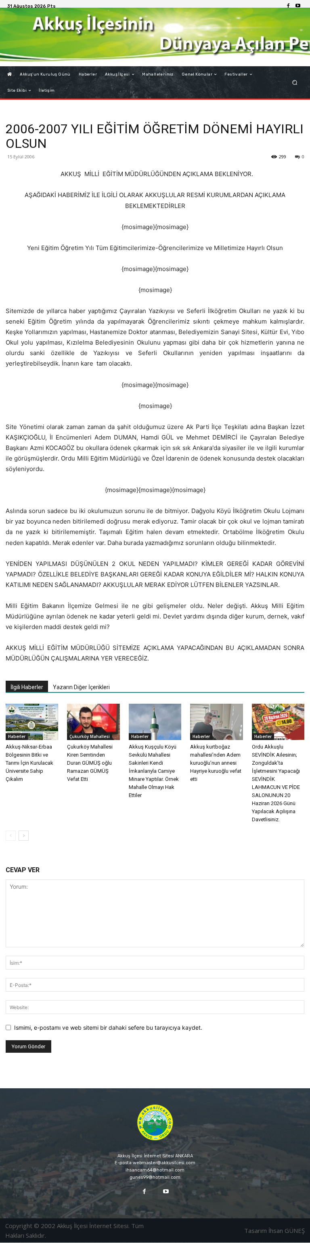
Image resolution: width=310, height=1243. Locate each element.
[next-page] (24, 836)
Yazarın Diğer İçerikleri (81, 687)
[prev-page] (11, 836)
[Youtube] (298, 6)
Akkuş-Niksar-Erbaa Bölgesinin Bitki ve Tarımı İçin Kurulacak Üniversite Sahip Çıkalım (29, 763)
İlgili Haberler (26, 687)
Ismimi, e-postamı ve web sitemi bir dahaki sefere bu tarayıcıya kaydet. (108, 1027)
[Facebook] (288, 6)
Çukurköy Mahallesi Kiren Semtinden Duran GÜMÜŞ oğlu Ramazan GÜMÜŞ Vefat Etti (90, 763)
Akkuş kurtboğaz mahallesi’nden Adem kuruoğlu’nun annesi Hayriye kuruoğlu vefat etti (215, 763)
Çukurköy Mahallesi (89, 736)
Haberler (16, 736)
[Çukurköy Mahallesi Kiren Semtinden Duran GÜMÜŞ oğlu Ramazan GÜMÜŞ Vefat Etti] (93, 722)
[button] (295, 82)
